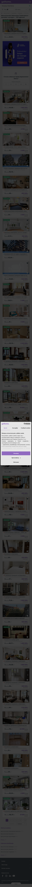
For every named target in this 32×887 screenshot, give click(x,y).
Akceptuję (16, 453)
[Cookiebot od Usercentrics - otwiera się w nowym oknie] (23, 424)
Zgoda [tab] (5, 428)
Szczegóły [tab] (15, 428)
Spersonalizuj (15, 457)
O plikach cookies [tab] (25, 428)
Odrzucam (16, 462)
